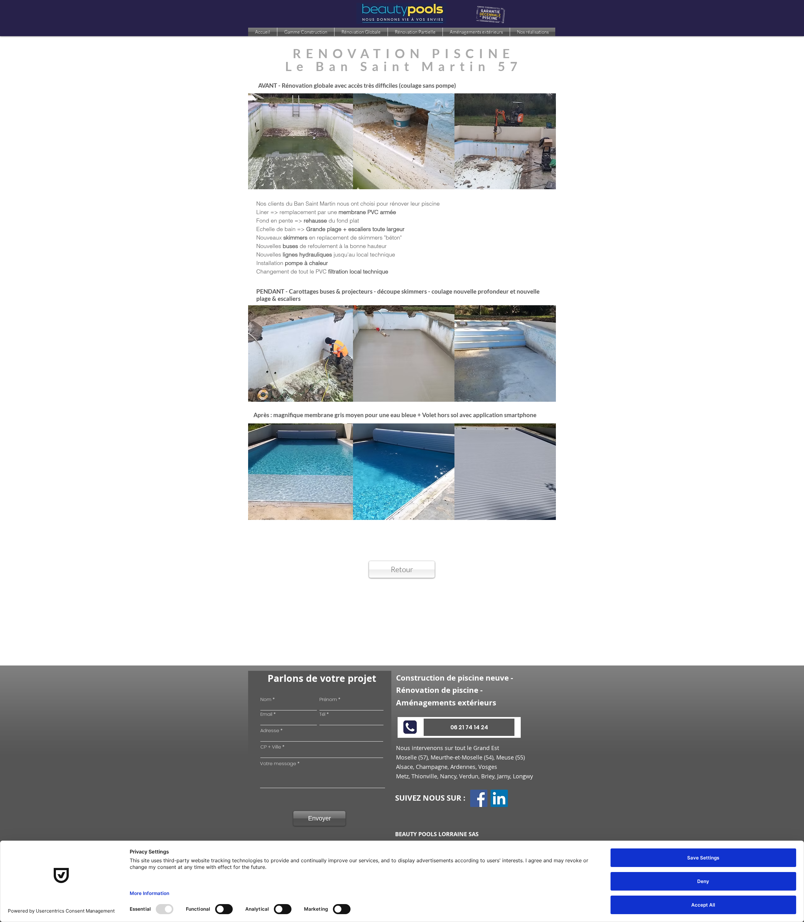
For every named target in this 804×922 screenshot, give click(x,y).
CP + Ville (270, 746)
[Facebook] (478, 798)
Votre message (278, 763)
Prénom (328, 699)
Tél (322, 714)
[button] (469, 727)
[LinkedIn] (499, 798)
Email (266, 714)
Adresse (269, 730)
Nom (265, 699)
